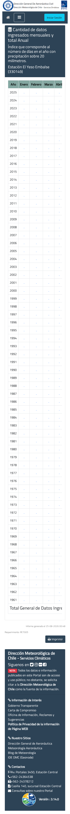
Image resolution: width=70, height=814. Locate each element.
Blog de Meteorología (22, 752)
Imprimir (57, 639)
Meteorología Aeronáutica (25, 748)
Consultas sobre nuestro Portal (32, 790)
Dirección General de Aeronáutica (30, 743)
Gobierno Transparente (23, 705)
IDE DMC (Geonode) (20, 757)
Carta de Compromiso (22, 710)
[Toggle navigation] (19, 17)
